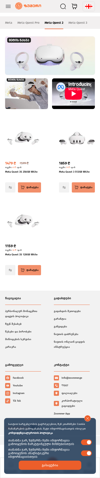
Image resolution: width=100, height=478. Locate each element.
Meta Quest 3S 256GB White (21, 171)
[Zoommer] (28, 6)
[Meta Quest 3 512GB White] (77, 138)
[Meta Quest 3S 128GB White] (23, 221)
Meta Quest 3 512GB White (74, 171)
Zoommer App (62, 413)
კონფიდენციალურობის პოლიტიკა (30, 433)
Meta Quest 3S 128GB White (21, 254)
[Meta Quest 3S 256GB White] (23, 138)
